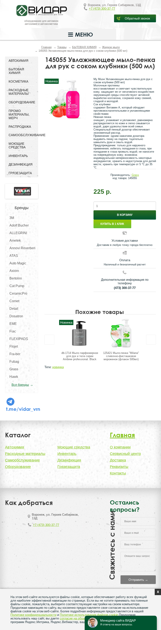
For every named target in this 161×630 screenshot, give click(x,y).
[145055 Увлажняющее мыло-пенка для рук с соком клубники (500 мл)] (65, 99)
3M (11, 218)
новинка (58, 367)
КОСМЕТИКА (18, 81)
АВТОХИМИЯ (18, 60)
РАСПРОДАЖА (20, 126)
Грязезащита (68, 467)
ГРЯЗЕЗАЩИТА (20, 173)
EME (13, 324)
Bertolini (15, 278)
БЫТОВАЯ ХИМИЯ (84, 47)
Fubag (14, 361)
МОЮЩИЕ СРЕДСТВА (17, 145)
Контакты (118, 473)
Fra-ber (14, 354)
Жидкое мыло (111, 47)
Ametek (15, 240)
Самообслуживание (22, 460)
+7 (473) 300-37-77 (102, 8)
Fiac (12, 331)
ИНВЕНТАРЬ (18, 156)
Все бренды (20, 384)
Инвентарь (66, 454)
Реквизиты (119, 467)
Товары (61, 47)
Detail (13, 308)
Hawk (13, 376)
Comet (14, 301)
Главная (46, 47)
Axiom (14, 271)
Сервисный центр (125, 454)
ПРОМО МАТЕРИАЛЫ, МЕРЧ (19, 114)
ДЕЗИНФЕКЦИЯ (20, 164)
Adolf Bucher (19, 225)
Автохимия (14, 447)
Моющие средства (73, 447)
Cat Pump (16, 286)
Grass (13, 369)
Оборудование (18, 467)
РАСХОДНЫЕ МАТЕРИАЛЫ (19, 91)
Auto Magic (17, 263)
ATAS (13, 255)
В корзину (124, 214)
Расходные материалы (25, 454)
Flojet (13, 346)
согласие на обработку (76, 618)
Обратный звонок (137, 18)
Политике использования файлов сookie (89, 615)
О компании (120, 447)
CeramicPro (18, 293)
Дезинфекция (69, 460)
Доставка (118, 460)
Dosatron (16, 316)
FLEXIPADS (18, 339)
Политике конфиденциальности (33, 615)
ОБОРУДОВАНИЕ (22, 102)
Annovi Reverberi (22, 248)
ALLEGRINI (18, 233)
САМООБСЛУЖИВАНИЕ (22, 135)
